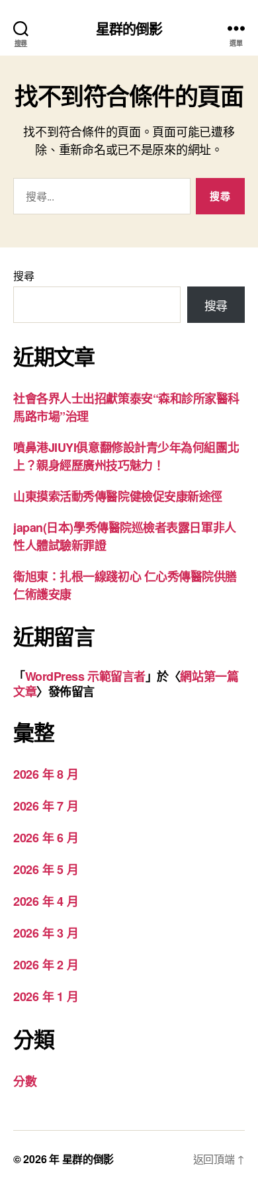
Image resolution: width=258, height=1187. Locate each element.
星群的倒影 (129, 28)
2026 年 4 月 (45, 901)
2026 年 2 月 (45, 964)
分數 (24, 1081)
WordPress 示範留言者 (85, 676)
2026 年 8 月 (45, 774)
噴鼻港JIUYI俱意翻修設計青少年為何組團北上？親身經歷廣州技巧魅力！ (126, 456)
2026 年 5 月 (45, 869)
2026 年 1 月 (45, 996)
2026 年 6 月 (45, 837)
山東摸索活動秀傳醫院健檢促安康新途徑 (117, 496)
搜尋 (23, 275)
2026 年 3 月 (45, 933)
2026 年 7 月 (45, 805)
